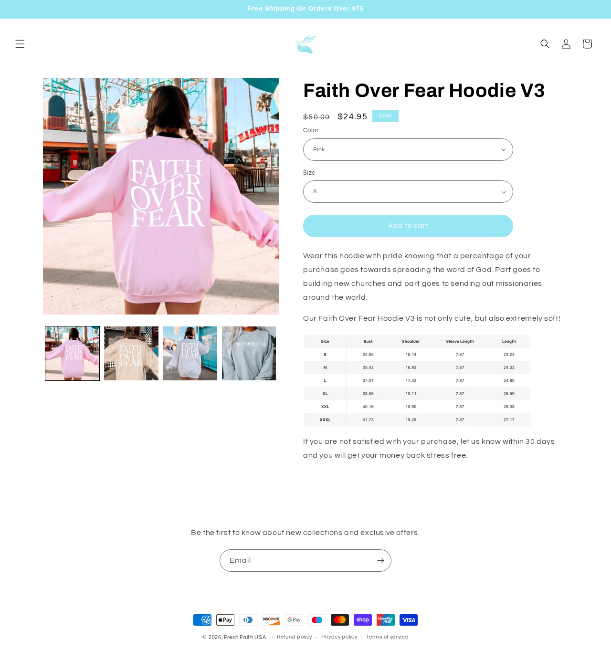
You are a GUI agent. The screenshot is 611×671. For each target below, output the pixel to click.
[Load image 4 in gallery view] (249, 353)
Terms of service (387, 637)
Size (309, 172)
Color (310, 130)
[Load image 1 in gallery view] (72, 353)
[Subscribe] (380, 560)
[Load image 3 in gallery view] (190, 353)
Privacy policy (339, 637)
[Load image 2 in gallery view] (131, 353)
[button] (20, 43)
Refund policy (294, 637)
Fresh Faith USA (245, 637)
